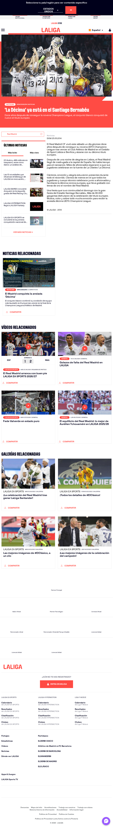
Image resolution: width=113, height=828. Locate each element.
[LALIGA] (51, 30)
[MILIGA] (109, 30)
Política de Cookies (66, 814)
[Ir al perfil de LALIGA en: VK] (78, 791)
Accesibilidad (62, 810)
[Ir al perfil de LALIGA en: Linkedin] (56, 791)
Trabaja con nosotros (67, 807)
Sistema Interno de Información (42, 810)
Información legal (76, 810)
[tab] (12, 152)
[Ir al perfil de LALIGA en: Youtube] (88, 791)
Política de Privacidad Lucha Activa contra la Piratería (56, 819)
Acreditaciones (50, 807)
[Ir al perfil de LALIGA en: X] (45, 791)
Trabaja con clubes (84, 807)
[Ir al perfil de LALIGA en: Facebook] (24, 791)
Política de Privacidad (48, 814)
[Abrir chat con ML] (106, 821)
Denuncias (25, 807)
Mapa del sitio (36, 807)
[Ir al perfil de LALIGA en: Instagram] (35, 791)
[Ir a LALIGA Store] (56, 23)
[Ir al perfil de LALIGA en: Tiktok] (67, 791)
